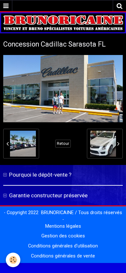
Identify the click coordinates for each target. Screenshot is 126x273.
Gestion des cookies (63, 236)
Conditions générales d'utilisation (63, 246)
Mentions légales (63, 226)
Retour (63, 143)
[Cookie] (13, 260)
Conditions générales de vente (63, 256)
